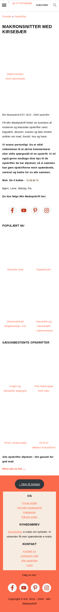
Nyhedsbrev (15, 531)
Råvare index (29, 517)
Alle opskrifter (29, 560)
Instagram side (30, 556)
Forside (6, 16)
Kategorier (29, 512)
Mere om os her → (14, 468)
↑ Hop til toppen (29, 484)
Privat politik (29, 503)
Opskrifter (20, 16)
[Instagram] (46, 210)
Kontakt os (29, 551)
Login (29, 565)
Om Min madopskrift (29, 507)
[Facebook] (12, 210)
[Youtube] (23, 210)
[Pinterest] (35, 210)
